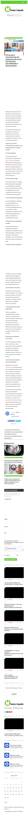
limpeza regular (9, 160)
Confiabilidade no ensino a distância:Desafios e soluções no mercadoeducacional (13, 653)
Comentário (8, 499)
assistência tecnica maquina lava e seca (14, 37)
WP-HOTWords (18, 811)
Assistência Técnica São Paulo (14, 400)
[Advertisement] (14, 26)
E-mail (6, 526)
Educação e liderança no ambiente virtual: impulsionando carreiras (13, 629)
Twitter (15, 41)
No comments (12, 49)
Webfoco (6, 809)
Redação (10, 579)
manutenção (9, 367)
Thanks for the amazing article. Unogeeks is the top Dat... (13, 748)
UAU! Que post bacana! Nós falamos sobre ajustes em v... (16, 757)
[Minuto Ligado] (14, 11)
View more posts (15, 416)
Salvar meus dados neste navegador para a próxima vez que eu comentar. (13, 542)
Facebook (21, 41)
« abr (5, 802)
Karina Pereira (12, 39)
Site (5, 533)
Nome (6, 519)
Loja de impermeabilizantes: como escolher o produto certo (13, 583)
